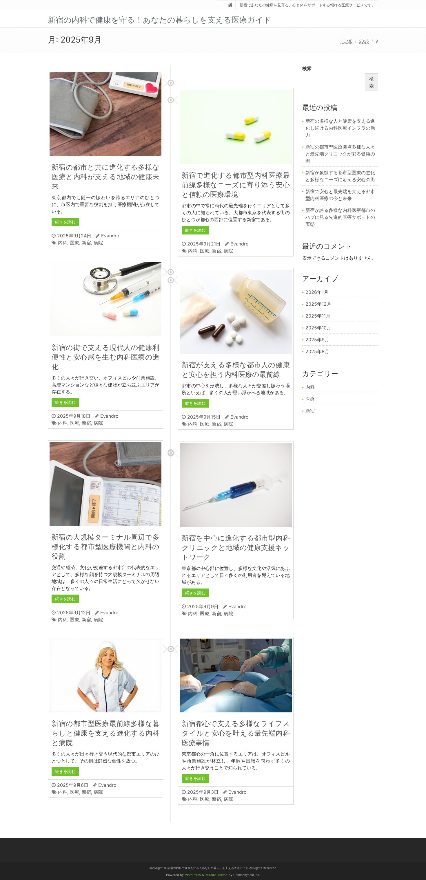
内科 (62, 242)
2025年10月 (318, 328)
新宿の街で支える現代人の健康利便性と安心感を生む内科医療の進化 (105, 357)
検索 (307, 68)
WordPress (193, 875)
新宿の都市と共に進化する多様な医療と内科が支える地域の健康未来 (105, 176)
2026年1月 (316, 292)
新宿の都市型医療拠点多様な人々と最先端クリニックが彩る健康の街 (340, 154)
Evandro (110, 236)
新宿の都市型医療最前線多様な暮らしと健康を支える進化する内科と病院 (105, 733)
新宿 (86, 242)
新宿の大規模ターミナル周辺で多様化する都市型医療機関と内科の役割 (105, 546)
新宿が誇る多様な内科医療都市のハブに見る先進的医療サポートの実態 (340, 217)
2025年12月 (318, 304)
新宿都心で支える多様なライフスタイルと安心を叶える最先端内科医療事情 (236, 733)
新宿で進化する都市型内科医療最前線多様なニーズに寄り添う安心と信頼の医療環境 (236, 185)
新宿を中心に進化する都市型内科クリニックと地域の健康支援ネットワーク (236, 547)
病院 (98, 242)
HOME (346, 40)
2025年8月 (317, 351)
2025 (364, 40)
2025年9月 (317, 339)
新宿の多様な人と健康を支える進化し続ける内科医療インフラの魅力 (340, 128)
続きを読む (65, 221)
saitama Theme (216, 875)
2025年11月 (317, 316)
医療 (74, 242)
